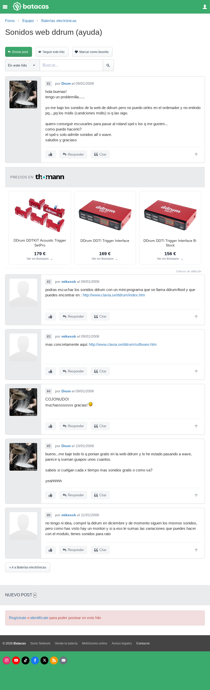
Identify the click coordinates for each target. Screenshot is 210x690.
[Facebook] (35, 660)
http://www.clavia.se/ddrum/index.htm (114, 295)
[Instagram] (6, 660)
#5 (48, 446)
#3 (48, 336)
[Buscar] (108, 65)
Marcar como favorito (94, 52)
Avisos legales (122, 643)
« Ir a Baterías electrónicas (27, 567)
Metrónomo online (94, 643)
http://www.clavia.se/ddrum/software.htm (123, 344)
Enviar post (20, 52)
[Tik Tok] (25, 660)
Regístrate (17, 618)
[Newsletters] (63, 660)
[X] (44, 660)
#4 (48, 391)
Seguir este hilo (54, 52)
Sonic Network (40, 643)
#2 (48, 282)
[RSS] (54, 660)
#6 (48, 515)
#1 (48, 83)
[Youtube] (16, 660)
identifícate (39, 618)
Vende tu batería (66, 643)
